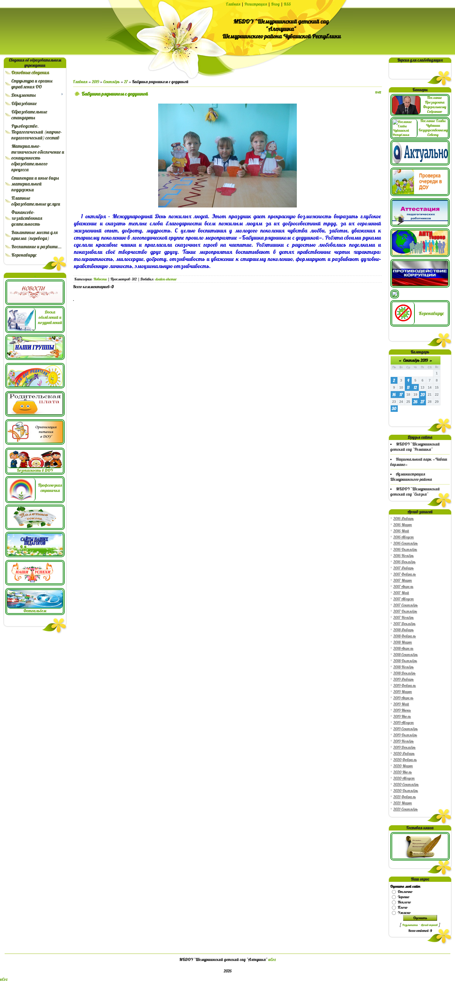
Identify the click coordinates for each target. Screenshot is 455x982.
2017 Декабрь (404, 623)
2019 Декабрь (404, 747)
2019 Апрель (403, 698)
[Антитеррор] (420, 255)
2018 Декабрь (404, 673)
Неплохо (404, 902)
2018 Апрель (403, 648)
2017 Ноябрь (403, 617)
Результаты (410, 925)
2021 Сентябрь (405, 809)
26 (415, 401)
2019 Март (402, 691)
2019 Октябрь (405, 735)
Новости (100, 279)
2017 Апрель (403, 586)
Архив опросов (429, 925)
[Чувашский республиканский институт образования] (420, 225)
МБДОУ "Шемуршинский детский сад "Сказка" (415, 491)
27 (126, 81)
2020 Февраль (405, 759)
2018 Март (402, 642)
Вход (275, 4)
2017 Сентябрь (405, 605)
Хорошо (403, 896)
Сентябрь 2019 (415, 360)
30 (394, 408)
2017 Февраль (404, 574)
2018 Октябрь (405, 661)
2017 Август (403, 599)
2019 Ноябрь (403, 741)
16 (394, 394)
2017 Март (402, 580)
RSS (287, 4)
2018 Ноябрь (403, 667)
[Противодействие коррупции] (420, 286)
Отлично (405, 891)
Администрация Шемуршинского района (411, 477)
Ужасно (404, 912)
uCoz (272, 959)
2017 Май (401, 593)
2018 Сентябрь (405, 654)
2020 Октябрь (405, 790)
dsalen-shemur (166, 279)
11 (408, 387)
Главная (233, 4)
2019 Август (403, 722)
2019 (95, 81)
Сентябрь (111, 81)
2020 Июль (402, 772)
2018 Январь (403, 630)
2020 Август (404, 778)
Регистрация (256, 4)
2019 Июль (402, 716)
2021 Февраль (404, 797)
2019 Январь (403, 679)
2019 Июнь (402, 710)
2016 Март (402, 524)
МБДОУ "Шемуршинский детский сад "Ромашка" (415, 447)
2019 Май (401, 704)
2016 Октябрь (405, 549)
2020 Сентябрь (406, 784)
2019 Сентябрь (405, 729)
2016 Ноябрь (403, 555)
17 (401, 394)
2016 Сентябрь (405, 543)
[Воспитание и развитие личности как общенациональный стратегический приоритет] (394, 297)
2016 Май (401, 531)
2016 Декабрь (404, 562)
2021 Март (402, 803)
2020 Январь (404, 753)
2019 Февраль (404, 685)
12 (415, 387)
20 (423, 394)
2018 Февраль (404, 636)
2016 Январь (403, 518)
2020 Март (403, 766)
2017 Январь (403, 568)
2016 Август (403, 537)
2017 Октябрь (405, 611)
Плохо (402, 907)
